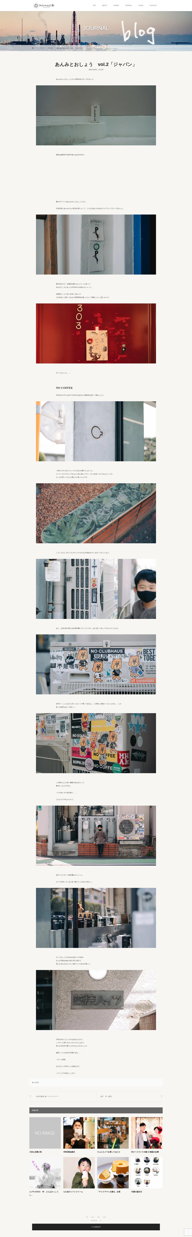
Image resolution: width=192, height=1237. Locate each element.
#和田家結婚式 (69, 1152)
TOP (94, 5)
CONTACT (153, 5)
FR (99, 1217)
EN (93, 1217)
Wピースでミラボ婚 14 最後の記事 (145, 1152)
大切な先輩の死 (35, 1152)
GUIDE (140, 5)
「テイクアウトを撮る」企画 (108, 1192)
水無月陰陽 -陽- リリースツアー (47, 1096)
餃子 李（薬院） (107, 1096)
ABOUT (104, 5)
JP (87, 1217)
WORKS (116, 5)
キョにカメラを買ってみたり (108, 1152)
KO (104, 1217)
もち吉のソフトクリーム (73, 1192)
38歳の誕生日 (136, 1192)
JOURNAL (128, 5)
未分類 (101, 69)
